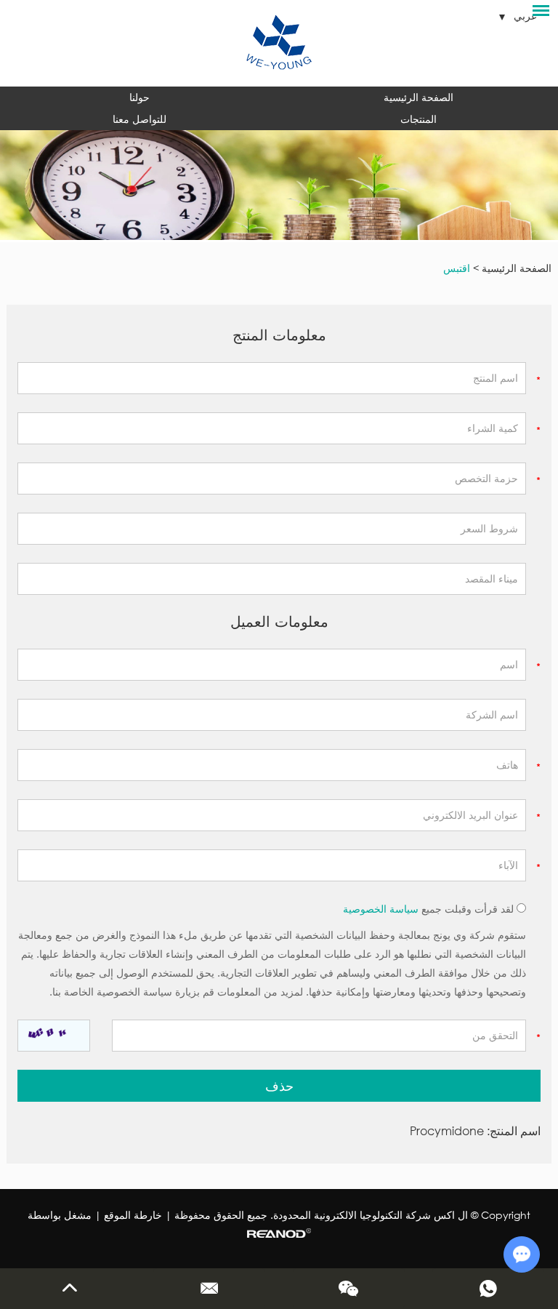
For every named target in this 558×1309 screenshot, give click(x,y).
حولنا (139, 97)
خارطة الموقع (133, 1215)
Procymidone (447, 1130)
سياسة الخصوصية (380, 909)
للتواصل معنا (139, 119)
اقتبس (456, 268)
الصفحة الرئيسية (418, 97)
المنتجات (418, 119)
